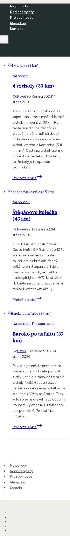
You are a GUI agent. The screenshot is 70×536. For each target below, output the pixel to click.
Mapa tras (18, 23)
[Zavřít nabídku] (1, 504)
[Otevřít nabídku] (4, 39)
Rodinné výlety (22, 12)
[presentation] (39, 65)
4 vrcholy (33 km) (33, 86)
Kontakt (16, 28)
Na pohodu (19, 6)
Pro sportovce (21, 17)
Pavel (21, 96)
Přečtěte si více (27, 178)
